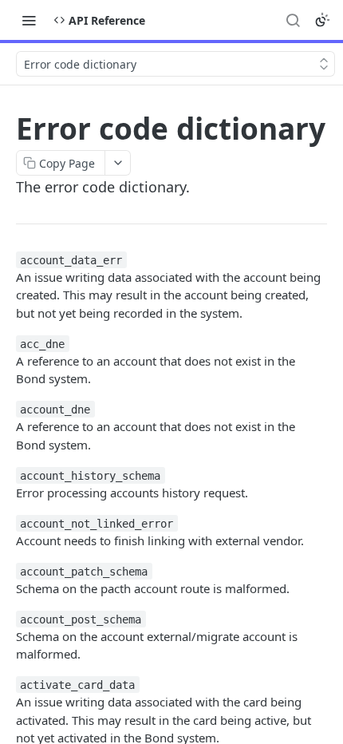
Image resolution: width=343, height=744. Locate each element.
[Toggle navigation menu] (28, 20)
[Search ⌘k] (293, 20)
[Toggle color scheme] (322, 20)
